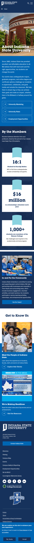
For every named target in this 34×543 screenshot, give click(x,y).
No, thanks (9, 539)
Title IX (4, 515)
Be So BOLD (6, 472)
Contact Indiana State (17, 443)
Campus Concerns (7, 521)
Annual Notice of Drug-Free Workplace (12, 518)
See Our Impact (17, 302)
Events (5, 462)
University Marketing (13, 104)
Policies (4, 512)
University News (12, 111)
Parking (5, 454)
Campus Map (7, 458)
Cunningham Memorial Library (12, 476)
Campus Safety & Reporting (11, 465)
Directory (5, 451)
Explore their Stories (12, 366)
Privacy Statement (23, 530)
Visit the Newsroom (12, 413)
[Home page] (2, 9)
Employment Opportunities (16, 118)
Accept (24, 539)
